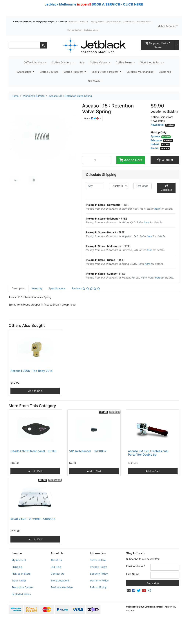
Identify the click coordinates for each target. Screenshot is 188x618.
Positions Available (62, 587)
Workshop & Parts (151, 62)
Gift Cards (94, 81)
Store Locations (144, 21)
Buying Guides (97, 21)
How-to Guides (114, 21)
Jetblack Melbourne (60, 4)
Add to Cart (132, 160)
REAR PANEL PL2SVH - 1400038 (32, 519)
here (157, 208)
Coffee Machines (34, 62)
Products (72, 21)
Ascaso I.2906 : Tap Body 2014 (31, 371)
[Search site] (43, 45)
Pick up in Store (21, 573)
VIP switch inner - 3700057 (87, 451)
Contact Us (129, 21)
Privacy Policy (98, 566)
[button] (168, 26)
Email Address (135, 566)
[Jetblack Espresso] (94, 45)
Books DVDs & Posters (105, 71)
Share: (87, 118)
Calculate (166, 189)
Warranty (37, 288)
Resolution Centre (22, 587)
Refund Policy (98, 587)
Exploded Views (91, 30)
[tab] (18, 288)
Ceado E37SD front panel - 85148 (33, 451)
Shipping (17, 566)
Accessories (24, 71)
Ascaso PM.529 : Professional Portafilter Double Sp (148, 452)
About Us (84, 21)
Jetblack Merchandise (140, 71)
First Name (132, 574)
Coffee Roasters (74, 71)
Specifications (57, 288)
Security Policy (99, 573)
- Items (159, 45)
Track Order (19, 580)
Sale (81, 62)
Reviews (77, 288)
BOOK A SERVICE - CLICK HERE (117, 4)
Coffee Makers (99, 62)
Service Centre (74, 30)
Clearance (165, 71)
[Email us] (129, 590)
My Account (19, 560)
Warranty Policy (99, 580)
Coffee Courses (49, 71)
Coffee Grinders (62, 62)
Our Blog (56, 566)
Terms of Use (98, 560)
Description (18, 288)
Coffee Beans (124, 62)
